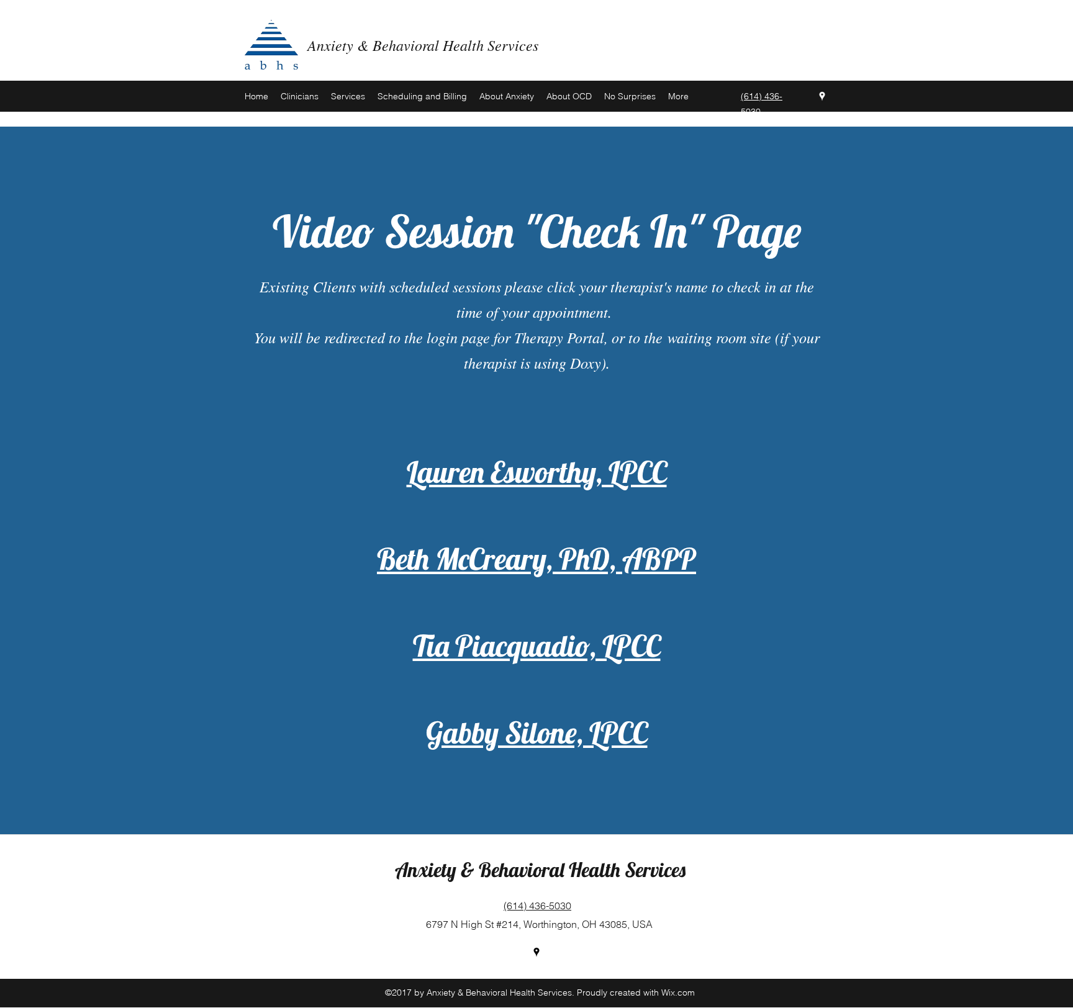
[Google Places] (822, 96)
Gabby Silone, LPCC (537, 732)
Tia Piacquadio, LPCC (537, 645)
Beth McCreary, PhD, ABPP (536, 558)
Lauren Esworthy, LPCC (537, 471)
